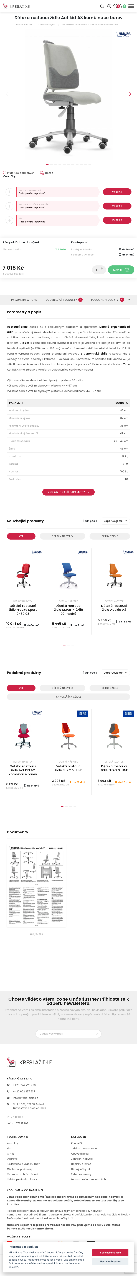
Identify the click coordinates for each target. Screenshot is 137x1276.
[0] (122, 6)
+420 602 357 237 (23, 1091)
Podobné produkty (107, 300)
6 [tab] (68, 164)
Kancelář (76, 1143)
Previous (7, 94)
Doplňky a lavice (81, 1164)
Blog (9, 1148)
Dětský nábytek (47, 24)
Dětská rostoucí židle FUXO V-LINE (68, 768)
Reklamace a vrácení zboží (23, 1164)
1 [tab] (47, 164)
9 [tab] (81, 164)
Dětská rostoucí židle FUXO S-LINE (114, 768)
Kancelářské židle (68, 696)
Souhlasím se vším (110, 1252)
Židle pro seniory (81, 1174)
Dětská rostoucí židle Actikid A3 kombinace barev (90, 24)
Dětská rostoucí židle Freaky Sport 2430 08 (23, 609)
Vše (21, 536)
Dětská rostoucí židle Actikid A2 (114, 607)
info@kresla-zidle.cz (25, 1098)
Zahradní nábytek (82, 1159)
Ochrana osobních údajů (22, 1174)
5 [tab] (64, 164)
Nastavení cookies (110, 1261)
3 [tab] (55, 164)
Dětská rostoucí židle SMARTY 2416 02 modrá (68, 609)
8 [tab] (77, 164)
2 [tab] (51, 164)
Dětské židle (110, 536)
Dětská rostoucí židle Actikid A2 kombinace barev (23, 770)
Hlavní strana (24, 24)
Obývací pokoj (80, 1153)
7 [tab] (72, 164)
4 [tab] (60, 164)
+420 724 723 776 (24, 1085)
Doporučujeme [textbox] (113, 521)
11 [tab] (89, 164)
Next (130, 94)
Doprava (12, 1159)
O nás (10, 1153)
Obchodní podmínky (20, 1169)
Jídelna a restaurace (84, 1148)
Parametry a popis (24, 300)
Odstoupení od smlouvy (22, 1179)
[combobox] (115, 521)
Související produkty (63, 300)
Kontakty (12, 1143)
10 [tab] (85, 164)
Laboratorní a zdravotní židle (88, 1179)
